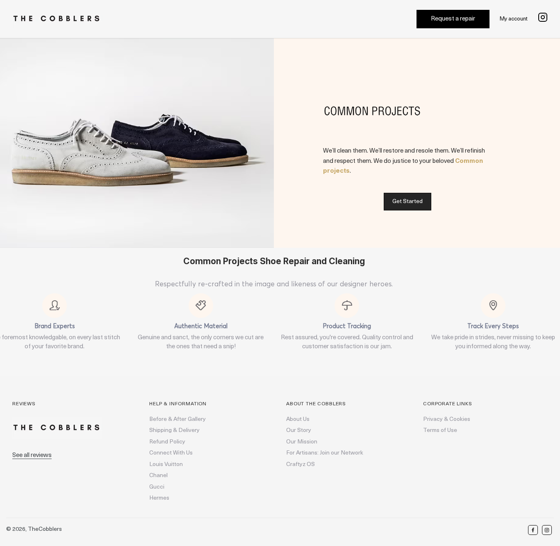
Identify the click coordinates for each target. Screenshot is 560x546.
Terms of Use (440, 430)
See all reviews (32, 455)
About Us (298, 419)
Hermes (159, 498)
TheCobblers (45, 529)
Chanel (158, 476)
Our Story (298, 430)
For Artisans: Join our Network (324, 453)
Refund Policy (167, 442)
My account (514, 19)
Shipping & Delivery (174, 430)
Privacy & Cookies (446, 419)
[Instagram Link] (543, 19)
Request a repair (453, 19)
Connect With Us (171, 453)
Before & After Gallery (177, 419)
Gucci (156, 487)
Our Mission (301, 442)
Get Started (407, 202)
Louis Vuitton (166, 464)
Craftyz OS (300, 464)
